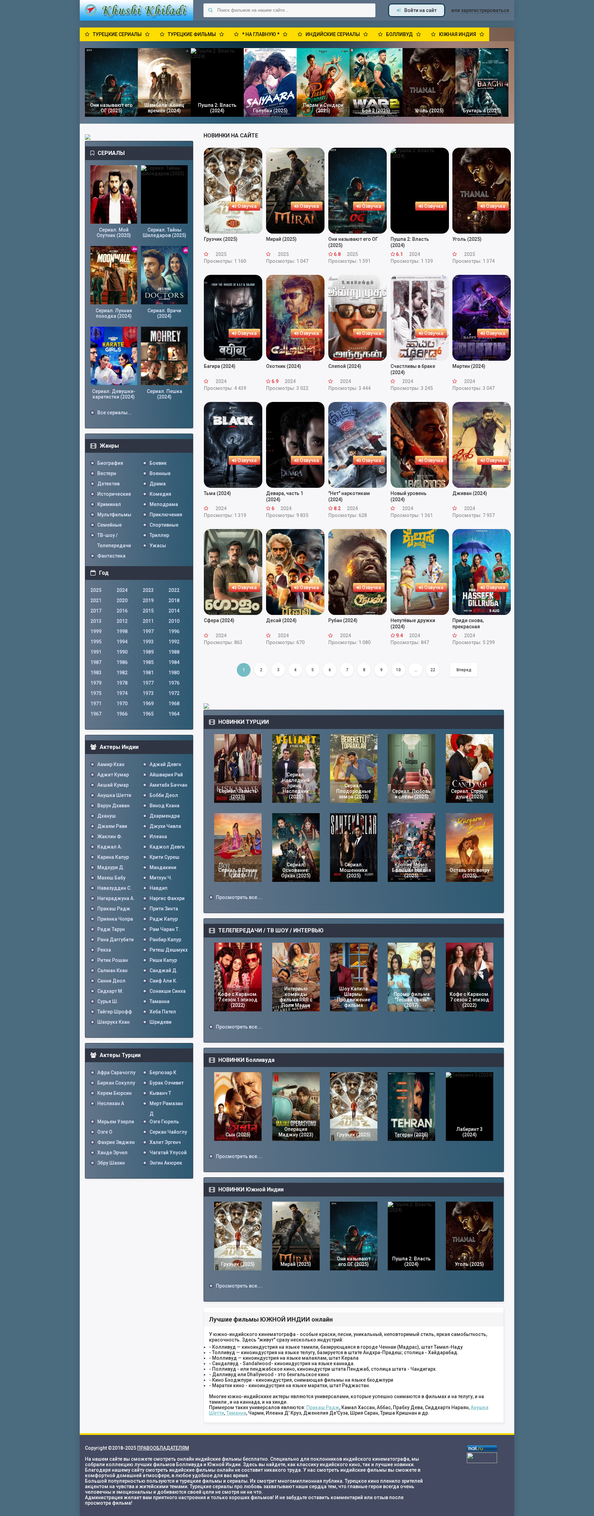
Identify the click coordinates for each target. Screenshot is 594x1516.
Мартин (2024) (468, 366)
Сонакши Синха (168, 991)
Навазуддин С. (114, 888)
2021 (95, 600)
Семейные (109, 525)
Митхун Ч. (161, 877)
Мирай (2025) (281, 239)
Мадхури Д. (110, 867)
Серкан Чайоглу (168, 1132)
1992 (173, 641)
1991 (95, 652)
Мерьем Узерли (115, 1121)
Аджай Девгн (165, 764)
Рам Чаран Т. (165, 929)
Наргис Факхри (167, 898)
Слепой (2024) (344, 366)
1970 (122, 703)
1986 (122, 662)
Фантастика (111, 556)
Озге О (104, 1132)
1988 (173, 652)
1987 (95, 662)
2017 (95, 611)
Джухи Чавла (165, 826)
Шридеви (161, 1022)
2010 (173, 621)
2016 (122, 611)
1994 (122, 641)
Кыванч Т (160, 1093)
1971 (95, 703)
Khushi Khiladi (136, 10)
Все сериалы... (114, 412)
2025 (95, 590)
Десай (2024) (281, 620)
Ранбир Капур (165, 939)
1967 (95, 714)
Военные (160, 473)
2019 (148, 600)
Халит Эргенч (165, 1142)
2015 (148, 611)
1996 (173, 631)
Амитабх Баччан (168, 785)
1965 (148, 714)
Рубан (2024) (343, 620)
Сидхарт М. (110, 991)
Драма (158, 483)
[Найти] (210, 10)
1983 (95, 672)
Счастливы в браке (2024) (412, 369)
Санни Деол (111, 981)
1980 (173, 672)
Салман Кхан (112, 970)
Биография (110, 463)
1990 (122, 652)
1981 (148, 672)
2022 (173, 590)
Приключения (166, 514)
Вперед (463, 669)
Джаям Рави (112, 826)
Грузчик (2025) (221, 239)
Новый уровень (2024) (408, 496)
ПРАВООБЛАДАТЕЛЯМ (163, 1448)
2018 (173, 600)
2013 (95, 621)
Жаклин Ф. (109, 836)
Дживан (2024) (469, 493)
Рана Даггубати (115, 939)
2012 (122, 621)
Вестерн (106, 473)
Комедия (160, 494)
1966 (122, 714)
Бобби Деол (164, 795)
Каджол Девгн (167, 847)
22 (432, 669)
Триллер (159, 535)
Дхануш (106, 816)
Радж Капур (164, 919)
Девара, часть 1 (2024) (284, 496)
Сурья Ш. (107, 1001)
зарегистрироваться (485, 10)
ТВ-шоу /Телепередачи (114, 536)
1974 (122, 693)
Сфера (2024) (219, 620)
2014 (173, 611)
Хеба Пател (163, 1011)
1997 (148, 631)
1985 (148, 662)
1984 (173, 662)
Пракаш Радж (322, 1407)
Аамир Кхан (110, 764)
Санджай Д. (164, 970)
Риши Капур (163, 960)
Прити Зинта (164, 908)
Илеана (158, 836)
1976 (173, 683)
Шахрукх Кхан (113, 1022)
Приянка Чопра (115, 919)
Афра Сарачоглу (116, 1072)
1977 (148, 683)
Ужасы (158, 545)
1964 (173, 714)
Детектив (108, 483)
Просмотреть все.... (239, 897)
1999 (95, 631)
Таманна (236, 1413)
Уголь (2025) (467, 239)
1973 (148, 693)
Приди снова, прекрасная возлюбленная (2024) (477, 624)
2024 (122, 590)
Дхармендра (165, 816)
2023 (148, 590)
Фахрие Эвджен (116, 1142)
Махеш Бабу (111, 877)
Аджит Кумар (113, 774)
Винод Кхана (164, 805)
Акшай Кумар (113, 785)
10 (398, 669)
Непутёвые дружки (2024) (412, 623)
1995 (95, 641)
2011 (148, 621)
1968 (173, 703)
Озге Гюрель (164, 1121)
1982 (122, 672)
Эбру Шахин (111, 1163)
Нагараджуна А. (116, 898)
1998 (122, 631)
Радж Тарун (111, 929)
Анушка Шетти (114, 795)
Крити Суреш (164, 857)
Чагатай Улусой (168, 1152)
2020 (122, 600)
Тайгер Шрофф (114, 1011)
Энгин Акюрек (166, 1163)
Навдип (158, 888)
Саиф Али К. (163, 981)
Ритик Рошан (112, 960)
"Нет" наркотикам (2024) (349, 496)
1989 (148, 652)
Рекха (104, 950)
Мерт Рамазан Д (166, 1105)
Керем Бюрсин (114, 1093)
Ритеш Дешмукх (169, 950)
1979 (95, 683)
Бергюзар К (163, 1072)
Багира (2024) (219, 366)
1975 (95, 693)
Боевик (158, 463)
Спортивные (164, 525)
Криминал (109, 504)
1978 (122, 683)
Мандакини (163, 867)
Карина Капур (113, 857)
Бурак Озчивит (167, 1083)
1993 (148, 641)
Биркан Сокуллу (116, 1083)
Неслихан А (110, 1103)
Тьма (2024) (217, 493)
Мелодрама (164, 504)
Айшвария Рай (166, 774)
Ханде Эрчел (112, 1152)
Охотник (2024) (283, 366)
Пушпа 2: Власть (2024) (409, 242)
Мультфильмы (114, 514)
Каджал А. (109, 847)
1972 (173, 693)
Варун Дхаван (113, 805)
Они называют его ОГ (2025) (353, 242)
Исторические (114, 494)
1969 (148, 703)
